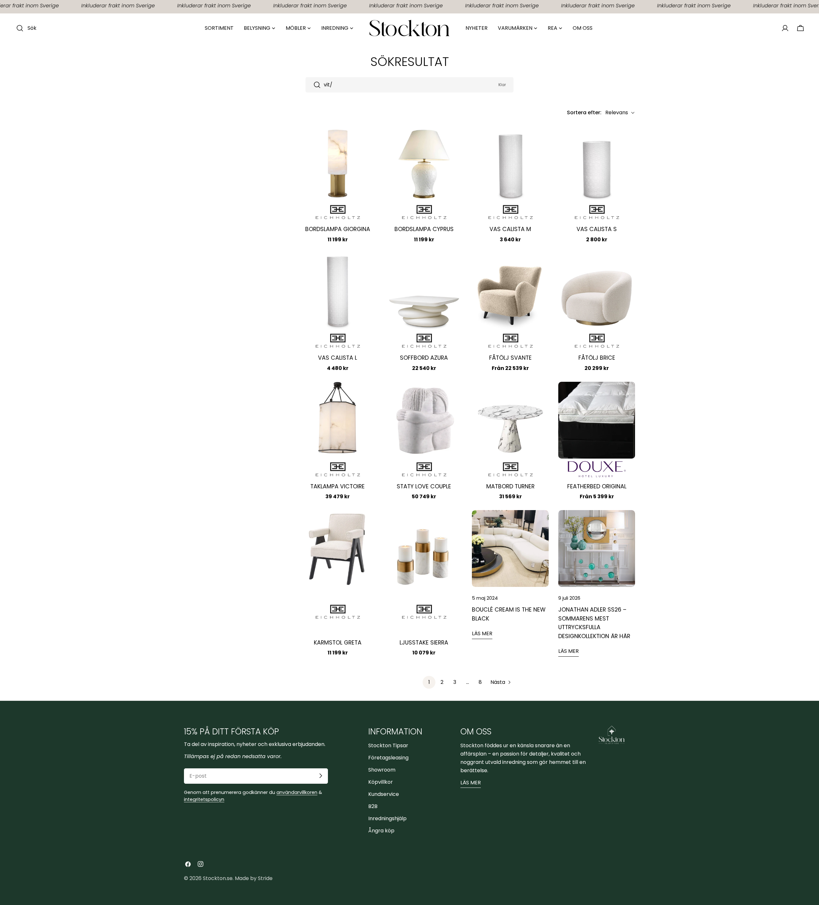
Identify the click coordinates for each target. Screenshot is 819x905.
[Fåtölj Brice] (596, 291)
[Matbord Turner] (510, 420)
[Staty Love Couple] (424, 420)
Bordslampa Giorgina (337, 229)
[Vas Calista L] (337, 291)
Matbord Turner (510, 486)
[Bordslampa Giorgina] (337, 162)
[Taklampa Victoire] (337, 420)
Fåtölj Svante (510, 358)
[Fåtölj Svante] (510, 291)
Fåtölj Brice (596, 358)
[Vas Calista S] (596, 162)
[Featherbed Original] (596, 420)
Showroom (381, 769)
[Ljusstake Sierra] (424, 548)
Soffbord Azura (424, 358)
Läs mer (482, 633)
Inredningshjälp (387, 818)
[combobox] (409, 84)
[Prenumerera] (320, 775)
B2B (373, 806)
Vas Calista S (596, 229)
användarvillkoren (296, 792)
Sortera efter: (584, 112)
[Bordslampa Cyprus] (424, 162)
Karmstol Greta (338, 642)
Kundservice (383, 793)
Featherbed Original (596, 486)
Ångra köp (381, 830)
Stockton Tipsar (388, 745)
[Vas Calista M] (510, 162)
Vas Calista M (510, 229)
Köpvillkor (380, 781)
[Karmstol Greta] (337, 548)
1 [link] (429, 682)
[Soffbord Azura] (424, 291)
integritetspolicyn (204, 799)
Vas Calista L (337, 358)
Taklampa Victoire (337, 486)
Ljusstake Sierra (424, 642)
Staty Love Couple (424, 486)
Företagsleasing (388, 757)
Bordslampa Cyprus (424, 229)
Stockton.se (218, 878)
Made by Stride (254, 878)
